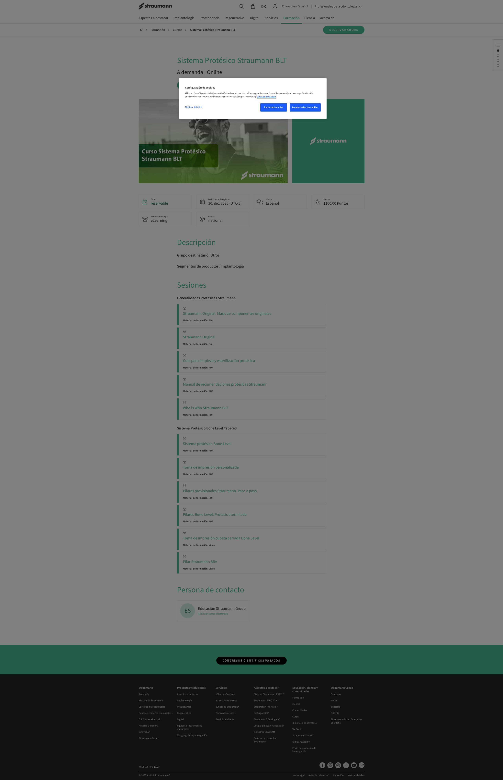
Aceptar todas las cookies (305, 107)
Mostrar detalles (193, 107)
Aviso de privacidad (266, 96)
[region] (253, 98)
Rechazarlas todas (273, 107)
